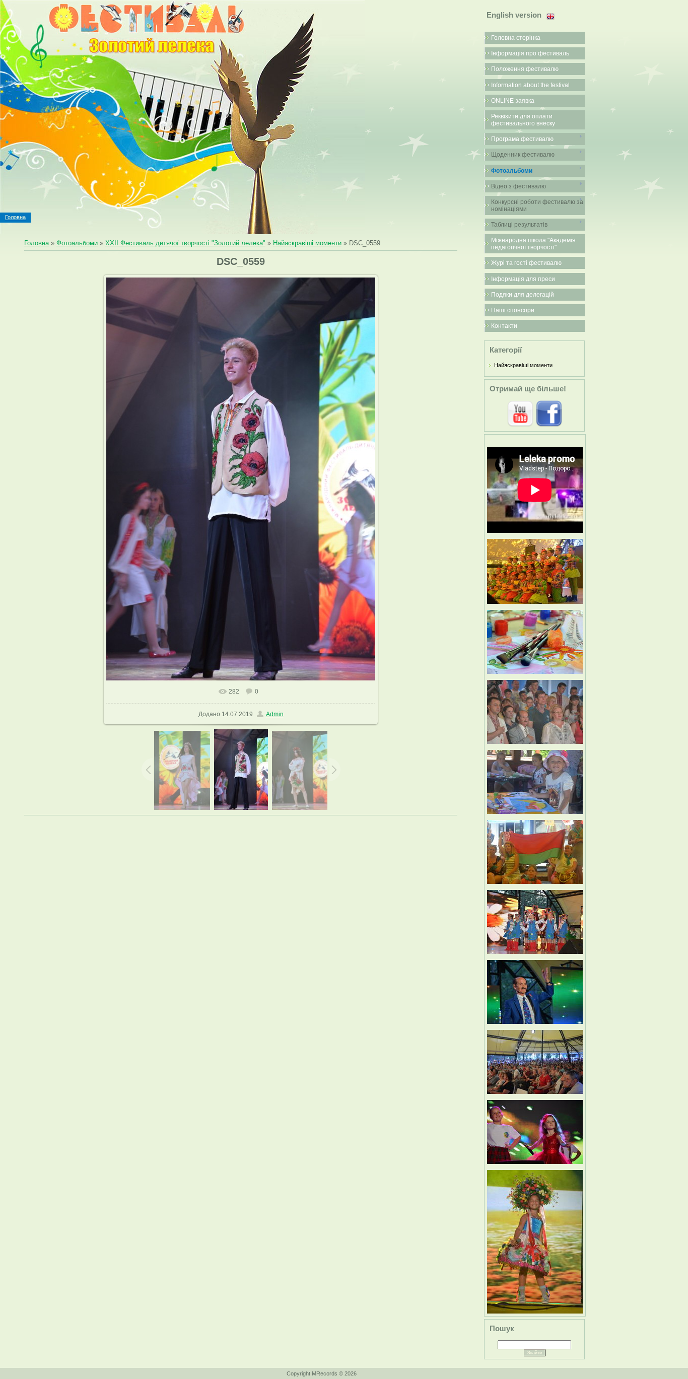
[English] (550, 17)
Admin (275, 714)
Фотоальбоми (77, 243)
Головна (15, 217)
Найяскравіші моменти (307, 243)
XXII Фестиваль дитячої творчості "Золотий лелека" (185, 243)
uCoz (394, 1373)
